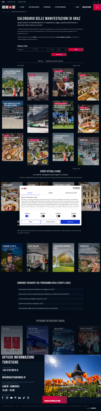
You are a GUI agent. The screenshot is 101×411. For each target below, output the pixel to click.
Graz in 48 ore (58, 329)
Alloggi (22, 7)
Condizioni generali (26, 406)
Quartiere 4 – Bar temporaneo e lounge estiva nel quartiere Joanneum (63, 75)
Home (3, 2)
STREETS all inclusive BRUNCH (36, 143)
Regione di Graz (11, 2)
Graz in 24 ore (33, 329)
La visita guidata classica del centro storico (12, 72)
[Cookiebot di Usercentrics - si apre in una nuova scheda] (74, 188)
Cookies (85, 406)
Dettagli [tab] (50, 192)
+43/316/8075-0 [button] (10, 370)
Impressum (47, 406)
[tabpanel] (50, 117)
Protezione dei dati (38, 406)
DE (94, 2)
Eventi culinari (8, 185)
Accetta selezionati (50, 221)
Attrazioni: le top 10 (9, 246)
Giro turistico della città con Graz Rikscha (62, 106)
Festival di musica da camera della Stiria (36, 78)
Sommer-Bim (83, 140)
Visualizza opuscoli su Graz (52, 401)
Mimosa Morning (85, 109)
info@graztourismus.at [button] (14, 377)
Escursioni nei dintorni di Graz (62, 247)
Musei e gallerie (34, 246)
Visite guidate (84, 185)
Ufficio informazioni (60, 7)
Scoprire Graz (84, 246)
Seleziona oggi (59, 54)
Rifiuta (30, 221)
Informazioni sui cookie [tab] (71, 192)
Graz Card (6, 329)
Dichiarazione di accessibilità (59, 406)
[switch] (43, 216)
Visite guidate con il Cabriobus (35, 109)
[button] (3, 397)
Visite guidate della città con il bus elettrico (12, 104)
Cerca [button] (77, 7)
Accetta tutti (70, 221)
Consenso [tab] (29, 192)
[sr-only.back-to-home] (9, 7)
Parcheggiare (47, 7)
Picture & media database (74, 406)
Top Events (32, 185)
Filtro (76, 49)
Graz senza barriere (34, 7)
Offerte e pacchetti (86, 329)
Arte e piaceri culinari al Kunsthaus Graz (12, 139)
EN (98, 2)
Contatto (17, 406)
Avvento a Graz (22, 2)
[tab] (41, 61)
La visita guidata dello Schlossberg (61, 137)
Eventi (8, 11)
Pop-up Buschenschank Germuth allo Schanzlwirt (88, 78)
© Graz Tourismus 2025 (8, 406)
